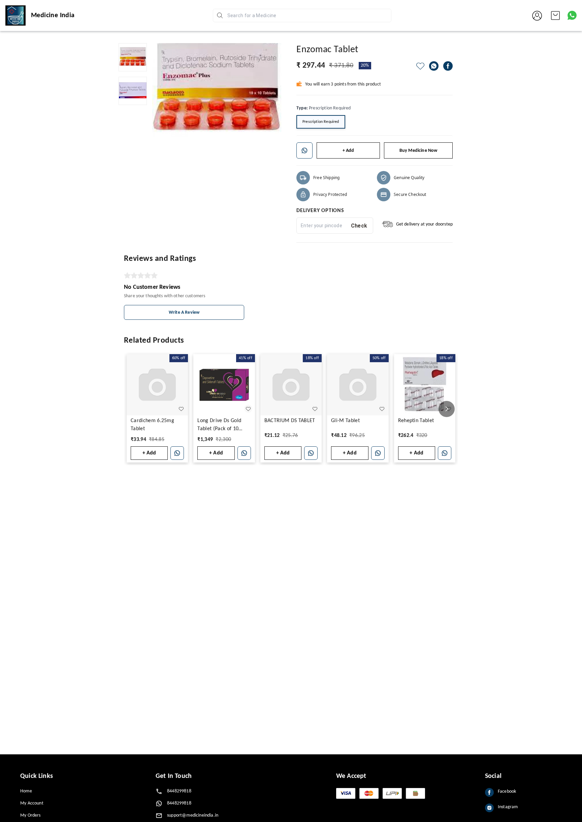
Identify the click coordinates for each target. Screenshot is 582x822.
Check (359, 225)
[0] (555, 15)
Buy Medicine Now (418, 150)
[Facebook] (448, 66)
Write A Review (184, 312)
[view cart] (555, 15)
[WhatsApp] (434, 66)
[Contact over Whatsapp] (572, 15)
